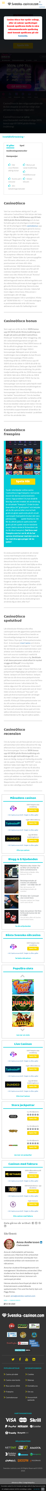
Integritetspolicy (29, 1482)
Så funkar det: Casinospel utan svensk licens (29, 897)
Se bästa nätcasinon (23, 958)
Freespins (9, 1392)
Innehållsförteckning (13, 136)
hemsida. (23, 36)
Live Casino (25, 643)
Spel (22, 145)
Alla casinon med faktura (23, 1216)
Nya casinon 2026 (13, 1386)
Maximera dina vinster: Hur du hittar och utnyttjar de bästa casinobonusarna (30, 868)
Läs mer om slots (23, 1035)
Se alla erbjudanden (23, 926)
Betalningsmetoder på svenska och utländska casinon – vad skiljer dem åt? (30, 883)
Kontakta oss (32, 1386)
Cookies (30, 1374)
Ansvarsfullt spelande (32, 1398)
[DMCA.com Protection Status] (23, 1350)
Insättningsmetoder (16, 151)
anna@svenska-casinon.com (23, 1296)
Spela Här (23, 481)
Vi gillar (10, 145)
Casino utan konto (13, 1380)
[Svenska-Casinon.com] (23, 4)
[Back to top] (42, 1481)
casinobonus (32, 226)
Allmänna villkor (17, 1482)
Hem (5, 1300)
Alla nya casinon (23, 850)
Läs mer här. (36, 1489)
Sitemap (30, 1380)
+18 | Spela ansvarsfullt (15, 815)
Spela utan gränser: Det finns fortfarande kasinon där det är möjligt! (30, 913)
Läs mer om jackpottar (23, 1155)
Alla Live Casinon (23, 1096)
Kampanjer (12, 156)
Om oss (30, 1392)
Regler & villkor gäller (31, 815)
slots (18, 518)
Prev (22, 976)
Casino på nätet (12, 1374)
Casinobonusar (12, 1397)
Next (22, 1030)
